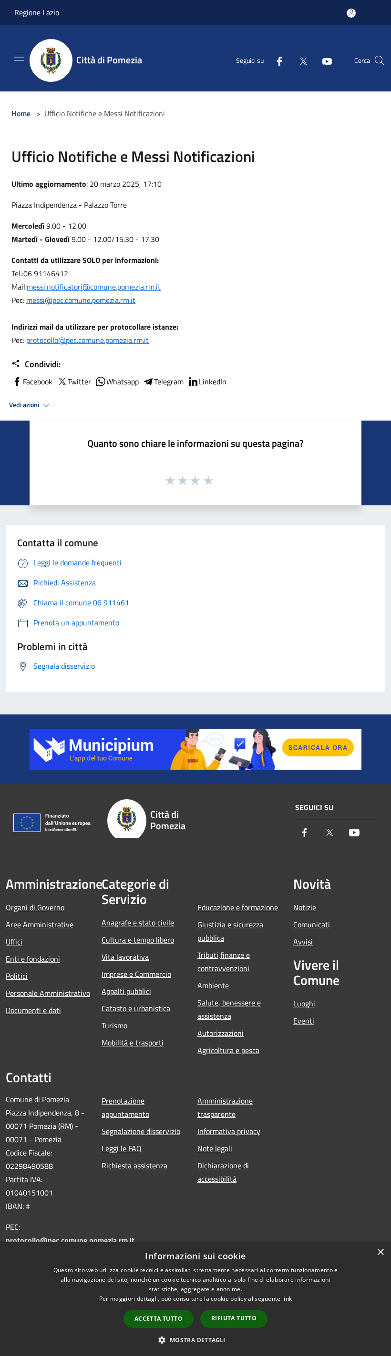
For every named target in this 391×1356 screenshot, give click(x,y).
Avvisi (303, 941)
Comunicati (311, 924)
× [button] (380, 1252)
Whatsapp (122, 381)
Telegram (169, 381)
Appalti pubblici (126, 991)
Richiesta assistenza (134, 1165)
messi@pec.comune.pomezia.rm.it (80, 300)
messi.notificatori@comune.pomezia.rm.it (94, 286)
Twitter (79, 381)
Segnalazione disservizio (141, 1131)
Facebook (37, 381)
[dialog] (195, 1299)
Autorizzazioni (220, 1033)
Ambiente (213, 985)
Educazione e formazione (237, 907)
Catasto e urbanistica (136, 1008)
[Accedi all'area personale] (351, 13)
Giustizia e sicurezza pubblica (230, 931)
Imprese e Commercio (136, 974)
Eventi (303, 1020)
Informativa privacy (228, 1131)
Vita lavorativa (125, 957)
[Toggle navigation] (19, 57)
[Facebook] (275, 60)
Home (21, 113)
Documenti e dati (33, 1010)
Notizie (304, 907)
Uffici (14, 941)
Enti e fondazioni (33, 958)
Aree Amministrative (39, 924)
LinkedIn (212, 381)
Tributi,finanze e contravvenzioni (223, 961)
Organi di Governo (35, 907)
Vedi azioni (25, 405)
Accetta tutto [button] (158, 1319)
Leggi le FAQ (122, 1148)
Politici (17, 976)
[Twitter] (299, 60)
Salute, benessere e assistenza (229, 1009)
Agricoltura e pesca (228, 1050)
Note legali (214, 1148)
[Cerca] (379, 60)
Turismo (114, 1025)
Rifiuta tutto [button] (234, 1318)
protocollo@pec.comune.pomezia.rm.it (87, 340)
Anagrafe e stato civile (138, 922)
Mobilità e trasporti (133, 1042)
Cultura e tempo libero (138, 939)
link (287, 1299)
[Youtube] (323, 60)
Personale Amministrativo (48, 993)
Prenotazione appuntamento (125, 1107)
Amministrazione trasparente (225, 1107)
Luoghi (304, 1003)
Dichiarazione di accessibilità (223, 1172)
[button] (195, 1340)
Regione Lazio (36, 12)
